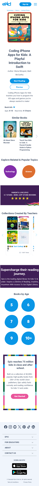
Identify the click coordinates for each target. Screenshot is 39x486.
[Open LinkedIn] (33, 427)
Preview (19, 87)
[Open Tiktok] (28, 427)
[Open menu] (35, 4)
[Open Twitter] (19, 427)
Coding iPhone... (25, 10)
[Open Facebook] (5, 427)
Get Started (19, 396)
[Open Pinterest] (24, 427)
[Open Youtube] (14, 427)
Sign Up (25, 4)
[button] (18, 235)
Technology (10, 10)
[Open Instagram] (10, 427)
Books (17, 10)
